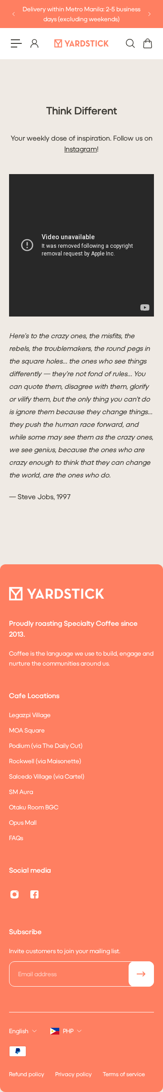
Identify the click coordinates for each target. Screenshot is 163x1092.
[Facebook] (34, 894)
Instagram (80, 148)
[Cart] (147, 43)
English (19, 1031)
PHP (68, 1031)
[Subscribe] (141, 974)
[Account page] (34, 43)
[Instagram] (14, 894)
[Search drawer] (130, 43)
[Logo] (81, 43)
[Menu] (16, 43)
